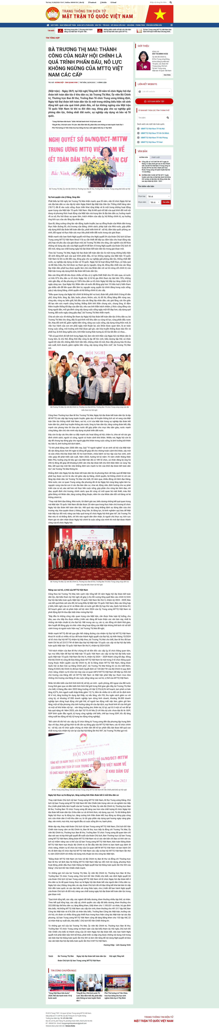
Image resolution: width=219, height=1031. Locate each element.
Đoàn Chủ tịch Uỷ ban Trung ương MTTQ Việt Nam (79, 960)
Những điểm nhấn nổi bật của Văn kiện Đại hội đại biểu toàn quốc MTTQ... (117, 31)
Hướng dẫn (143, 157)
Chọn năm (142, 202)
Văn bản (142, 151)
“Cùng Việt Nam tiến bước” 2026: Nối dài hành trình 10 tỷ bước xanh (60, 995)
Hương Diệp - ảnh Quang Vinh (66, 82)
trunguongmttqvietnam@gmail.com (74, 1023)
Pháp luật (156, 157)
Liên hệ (81, 2)
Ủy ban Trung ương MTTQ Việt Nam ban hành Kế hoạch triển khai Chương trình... (157, 31)
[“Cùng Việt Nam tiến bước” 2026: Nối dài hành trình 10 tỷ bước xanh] (61, 982)
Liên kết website (147, 84)
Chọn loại (141, 196)
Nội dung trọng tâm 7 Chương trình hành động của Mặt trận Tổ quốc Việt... (78, 31)
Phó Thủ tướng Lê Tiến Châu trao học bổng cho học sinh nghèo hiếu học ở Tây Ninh (116, 995)
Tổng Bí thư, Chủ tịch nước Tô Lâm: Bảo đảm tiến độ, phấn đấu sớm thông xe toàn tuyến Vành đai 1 (89, 997)
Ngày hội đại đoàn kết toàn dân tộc (91, 956)
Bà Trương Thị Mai (66, 956)
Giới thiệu (143, 46)
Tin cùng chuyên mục (63, 970)
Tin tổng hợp (53, 38)
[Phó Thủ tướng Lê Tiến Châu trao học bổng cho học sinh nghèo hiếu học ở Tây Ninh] (118, 982)
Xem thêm (167, 75)
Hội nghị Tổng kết (116, 956)
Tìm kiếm (165, 202)
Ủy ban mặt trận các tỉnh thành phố (153, 110)
